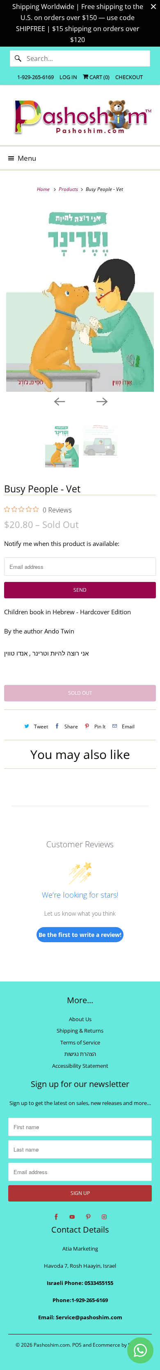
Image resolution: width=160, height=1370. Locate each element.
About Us (80, 1019)
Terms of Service (80, 1042)
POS (77, 1344)
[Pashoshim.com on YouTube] (72, 1217)
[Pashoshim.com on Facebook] (56, 1217)
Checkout (129, 77)
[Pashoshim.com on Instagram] (104, 1217)
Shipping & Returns (80, 1030)
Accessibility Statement (80, 1065)
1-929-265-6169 (35, 77)
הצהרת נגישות (80, 1054)
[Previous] (59, 401)
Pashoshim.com (52, 1344)
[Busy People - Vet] (80, 298)
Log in (68, 77)
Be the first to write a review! (80, 935)
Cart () (99, 77)
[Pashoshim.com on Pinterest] (88, 1217)
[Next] (101, 401)
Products (69, 189)
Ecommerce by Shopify (119, 1344)
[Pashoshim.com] (80, 118)
